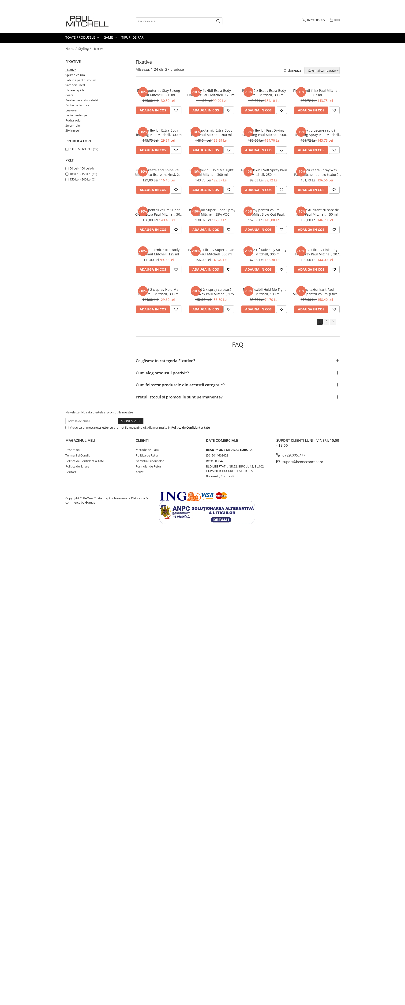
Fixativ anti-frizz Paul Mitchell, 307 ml (316, 92)
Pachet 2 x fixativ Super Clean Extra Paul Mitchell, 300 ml (211, 251)
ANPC (140, 472)
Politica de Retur (147, 455)
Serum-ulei (72, 125)
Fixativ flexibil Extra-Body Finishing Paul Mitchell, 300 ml (159, 132)
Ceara (69, 95)
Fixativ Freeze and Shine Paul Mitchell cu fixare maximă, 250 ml (159, 172)
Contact (70, 472)
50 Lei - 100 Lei (80, 168)
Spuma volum (75, 75)
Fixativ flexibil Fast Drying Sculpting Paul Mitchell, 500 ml (264, 132)
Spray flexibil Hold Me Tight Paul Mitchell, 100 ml (264, 291)
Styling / (85, 48)
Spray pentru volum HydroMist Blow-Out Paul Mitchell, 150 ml (264, 212)
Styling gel (72, 130)
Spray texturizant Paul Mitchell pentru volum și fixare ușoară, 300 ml (317, 291)
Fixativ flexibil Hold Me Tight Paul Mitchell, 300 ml (211, 172)
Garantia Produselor (150, 461)
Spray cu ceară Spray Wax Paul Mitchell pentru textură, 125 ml (316, 172)
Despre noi (72, 450)
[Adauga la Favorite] (176, 110)
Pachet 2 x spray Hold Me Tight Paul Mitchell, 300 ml (159, 291)
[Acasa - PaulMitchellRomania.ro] (88, 21)
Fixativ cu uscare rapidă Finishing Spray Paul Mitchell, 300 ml (317, 132)
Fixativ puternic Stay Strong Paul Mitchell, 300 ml (158, 92)
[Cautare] (218, 21)
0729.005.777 (293, 455)
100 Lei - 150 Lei (80, 174)
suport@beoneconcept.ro (302, 461)
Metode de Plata (147, 450)
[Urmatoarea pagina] (333, 322)
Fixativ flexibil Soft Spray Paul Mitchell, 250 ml (264, 172)
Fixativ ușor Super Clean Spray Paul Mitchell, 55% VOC (211, 212)
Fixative (70, 70)
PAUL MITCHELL (81, 149)
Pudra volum (74, 120)
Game (109, 37)
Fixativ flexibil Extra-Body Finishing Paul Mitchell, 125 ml (211, 92)
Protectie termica (77, 105)
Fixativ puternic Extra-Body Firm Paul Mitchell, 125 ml (159, 251)
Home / (71, 48)
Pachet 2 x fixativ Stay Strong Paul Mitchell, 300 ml (264, 251)
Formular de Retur (148, 466)
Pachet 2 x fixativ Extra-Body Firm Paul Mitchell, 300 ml (264, 92)
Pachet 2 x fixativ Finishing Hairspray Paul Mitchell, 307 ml (317, 251)
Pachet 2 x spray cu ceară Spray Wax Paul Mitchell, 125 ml (211, 291)
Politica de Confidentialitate (190, 427)
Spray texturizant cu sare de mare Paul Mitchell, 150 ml (317, 212)
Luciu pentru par (77, 115)
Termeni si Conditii (78, 455)
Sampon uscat (75, 85)
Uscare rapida (74, 90)
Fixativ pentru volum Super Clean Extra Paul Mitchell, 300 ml (158, 212)
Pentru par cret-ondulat (81, 100)
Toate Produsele (80, 37)
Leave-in (71, 110)
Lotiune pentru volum (80, 80)
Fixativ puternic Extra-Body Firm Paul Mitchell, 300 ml (211, 132)
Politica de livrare (77, 466)
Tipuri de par (132, 37)
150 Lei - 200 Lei (80, 179)
